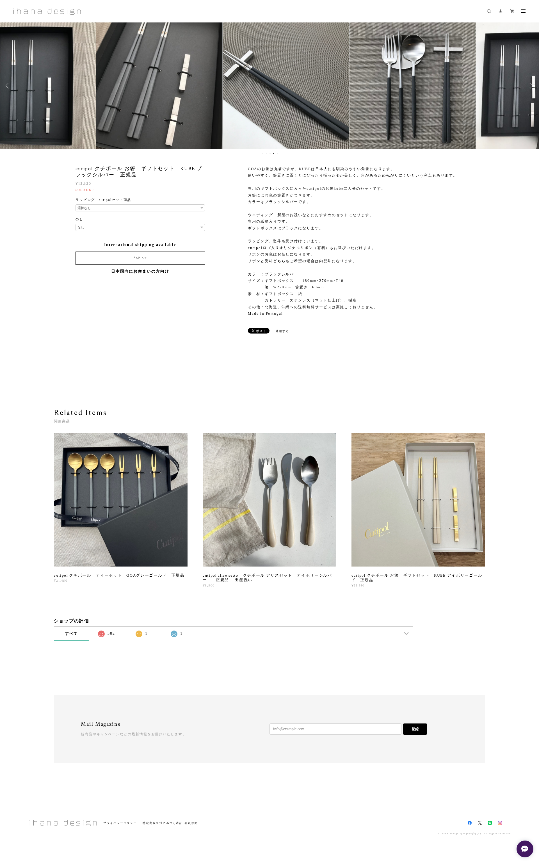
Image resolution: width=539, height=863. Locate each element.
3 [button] (270, 153)
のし (79, 219)
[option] (143, 85)
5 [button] (277, 153)
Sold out (140, 258)
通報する (282, 331)
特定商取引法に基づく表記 (163, 823)
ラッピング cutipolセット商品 (103, 200)
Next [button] (530, 85)
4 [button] (273, 153)
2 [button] (266, 153)
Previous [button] (8, 85)
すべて (71, 633)
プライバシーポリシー (120, 823)
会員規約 (191, 823)
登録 (415, 729)
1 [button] (262, 153)
